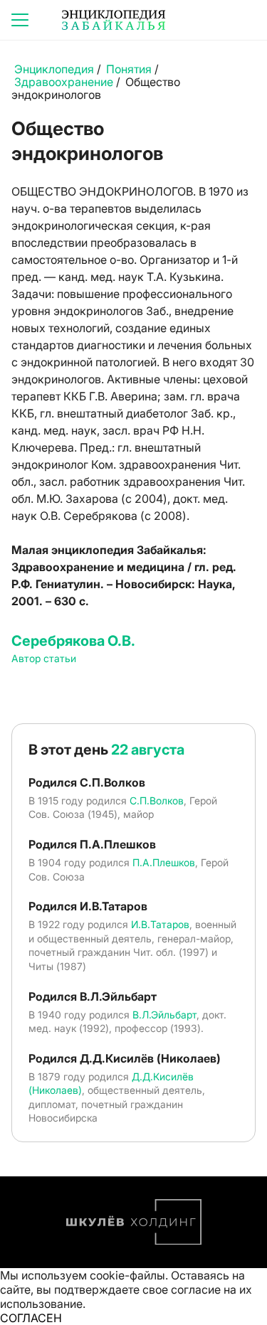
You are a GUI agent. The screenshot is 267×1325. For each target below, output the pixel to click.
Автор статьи (43, 658)
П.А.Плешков (163, 862)
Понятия (129, 69)
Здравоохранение (63, 82)
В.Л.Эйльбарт (164, 1015)
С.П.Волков (157, 800)
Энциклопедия (54, 69)
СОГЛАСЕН (31, 1317)
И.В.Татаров (160, 924)
